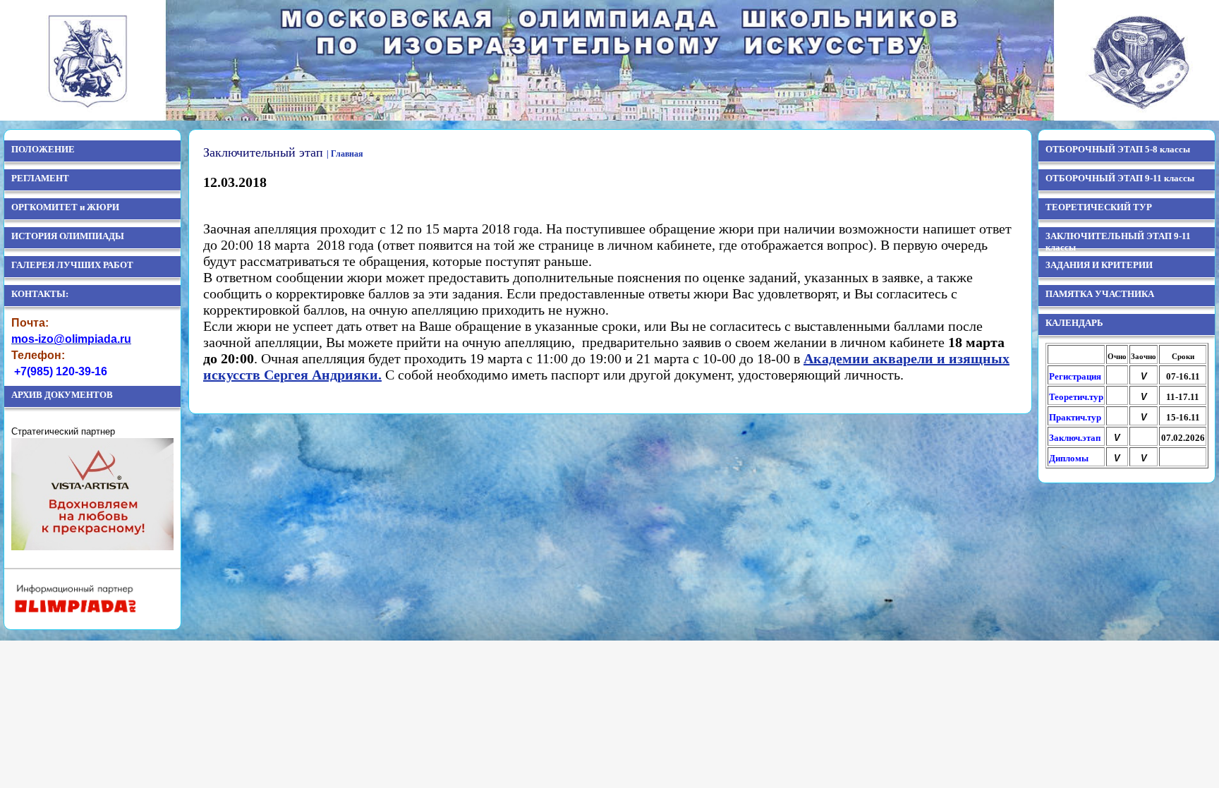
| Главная (345, 154)
